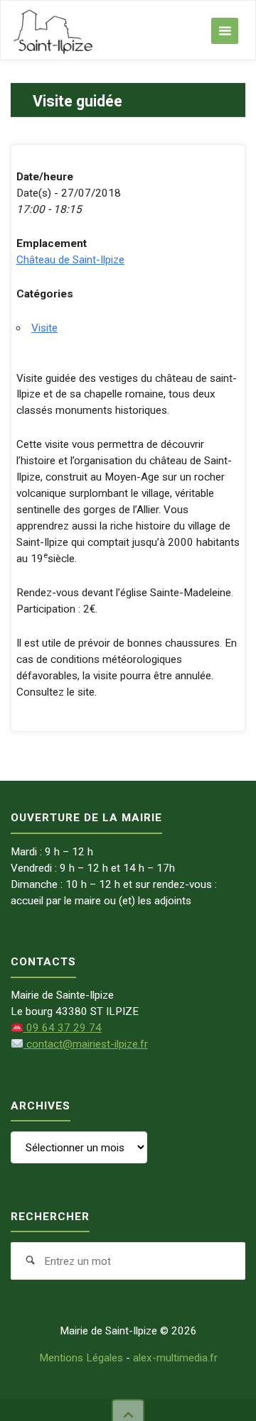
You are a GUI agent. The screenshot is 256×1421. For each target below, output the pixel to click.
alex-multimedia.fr (175, 1357)
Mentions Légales (81, 1357)
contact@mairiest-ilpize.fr (85, 1044)
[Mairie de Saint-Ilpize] (53, 30)
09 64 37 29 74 (62, 1027)
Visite (44, 328)
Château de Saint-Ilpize (70, 259)
